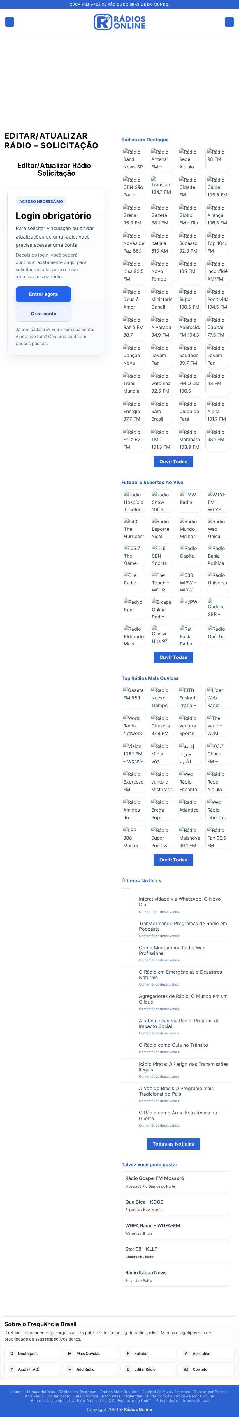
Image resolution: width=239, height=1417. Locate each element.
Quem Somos (86, 1396)
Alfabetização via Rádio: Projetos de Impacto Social (179, 1023)
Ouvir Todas (173, 461)
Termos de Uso (196, 1400)
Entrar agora (43, 294)
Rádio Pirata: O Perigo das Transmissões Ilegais (183, 1067)
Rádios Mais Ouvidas (119, 1392)
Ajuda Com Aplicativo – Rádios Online (180, 1396)
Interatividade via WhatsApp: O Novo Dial (180, 901)
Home (16, 1392)
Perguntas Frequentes (122, 1396)
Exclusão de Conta (135, 1400)
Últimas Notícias (40, 1392)
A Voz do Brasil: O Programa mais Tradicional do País (176, 1091)
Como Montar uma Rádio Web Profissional (172, 950)
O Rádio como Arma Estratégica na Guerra (178, 1115)
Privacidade (167, 1400)
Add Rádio (34, 1396)
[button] (9, 22)
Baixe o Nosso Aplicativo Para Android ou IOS (72, 1400)
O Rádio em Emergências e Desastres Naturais (180, 974)
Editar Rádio (59, 1396)
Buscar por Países (210, 1392)
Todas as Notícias (173, 1144)
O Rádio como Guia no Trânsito (173, 1045)
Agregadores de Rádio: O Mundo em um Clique (183, 999)
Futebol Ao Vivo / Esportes (166, 1392)
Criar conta (43, 313)
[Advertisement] (119, 79)
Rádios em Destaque (77, 1392)
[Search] (229, 22)
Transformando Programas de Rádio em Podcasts (183, 926)
